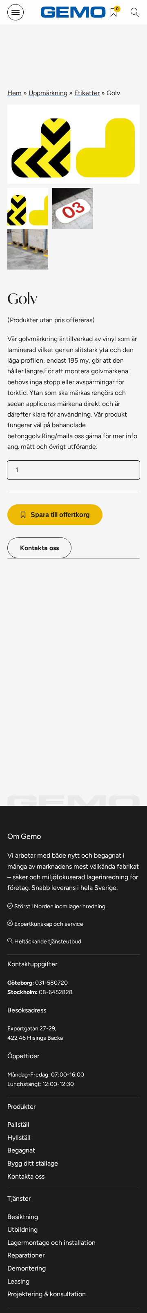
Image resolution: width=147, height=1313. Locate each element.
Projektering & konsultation (46, 1294)
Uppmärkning (48, 93)
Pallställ (18, 1124)
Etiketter (87, 93)
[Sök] (135, 12)
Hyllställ (19, 1137)
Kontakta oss (39, 548)
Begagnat (21, 1150)
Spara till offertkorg (60, 514)
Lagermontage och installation (51, 1242)
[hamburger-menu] (15, 12)
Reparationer (26, 1255)
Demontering (26, 1268)
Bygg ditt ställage (32, 1163)
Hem (14, 93)
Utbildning (22, 1229)
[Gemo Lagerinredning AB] (73, 12)
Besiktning (22, 1217)
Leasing (18, 1281)
